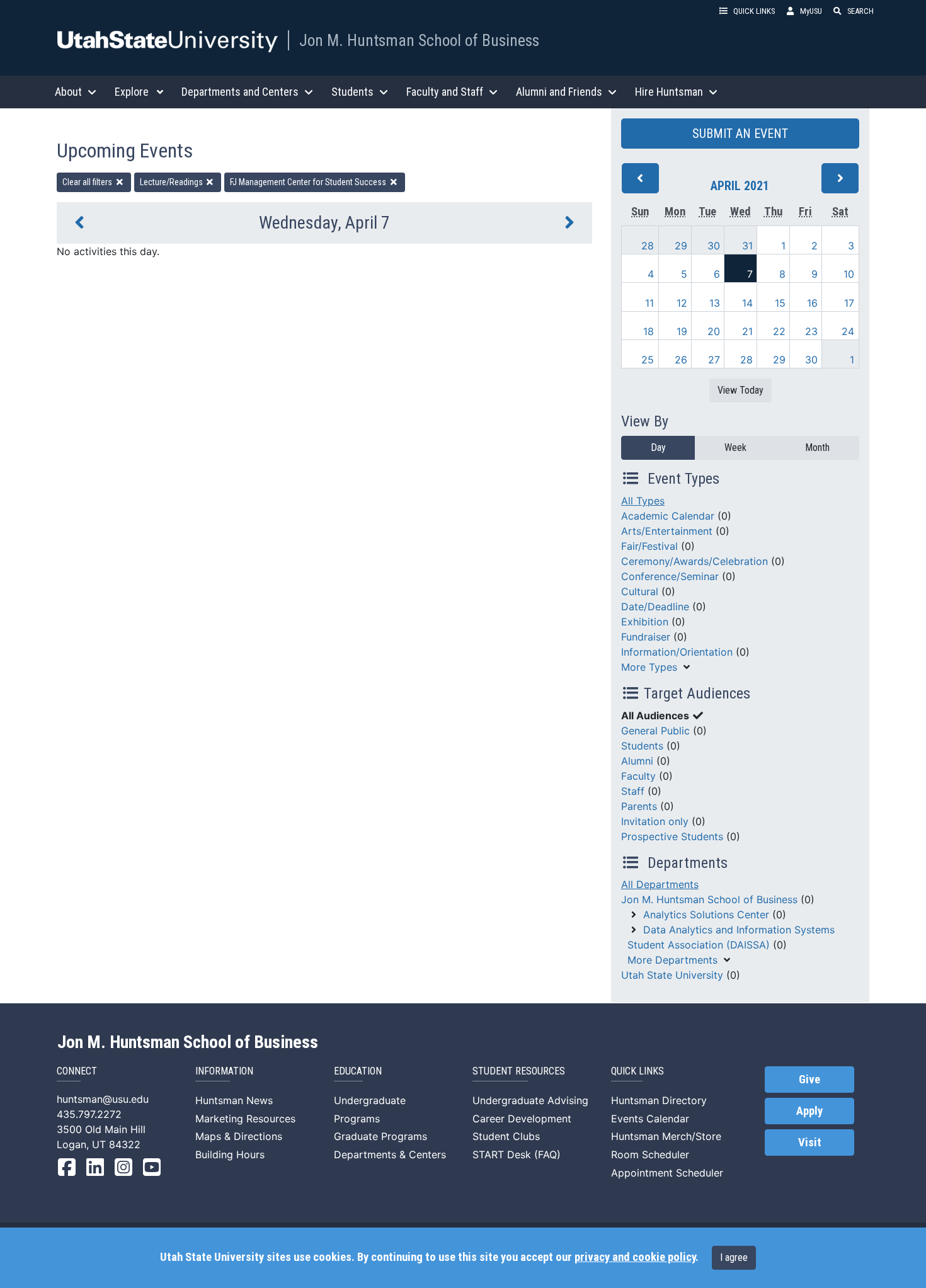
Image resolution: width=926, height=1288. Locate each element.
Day (658, 447)
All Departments (660, 884)
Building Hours (230, 1154)
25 (647, 359)
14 (747, 303)
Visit (809, 1142)
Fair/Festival (649, 546)
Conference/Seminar (670, 576)
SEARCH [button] (860, 11)
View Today (740, 390)
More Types (649, 667)
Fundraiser (645, 636)
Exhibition (644, 621)
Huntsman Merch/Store (666, 1136)
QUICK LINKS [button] (754, 11)
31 (747, 245)
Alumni (637, 761)
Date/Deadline (655, 606)
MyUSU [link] (811, 11)
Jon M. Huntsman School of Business (419, 40)
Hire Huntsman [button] (669, 91)
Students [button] (352, 91)
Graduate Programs (380, 1136)
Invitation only (655, 821)
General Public (655, 730)
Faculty (638, 776)
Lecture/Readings (172, 182)
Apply (809, 1111)
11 (649, 303)
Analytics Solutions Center (706, 914)
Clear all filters (88, 182)
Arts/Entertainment (666, 531)
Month (817, 447)
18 (648, 331)
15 (780, 303)
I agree (734, 1257)
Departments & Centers (390, 1154)
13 (714, 303)
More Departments (672, 960)
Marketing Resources (245, 1118)
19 (682, 331)
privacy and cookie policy (634, 1257)
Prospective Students (672, 836)
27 (714, 359)
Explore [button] (132, 91)
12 (682, 303)
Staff (632, 791)
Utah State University (672, 975)
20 (713, 331)
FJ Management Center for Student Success (309, 182)
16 (812, 303)
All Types (643, 500)
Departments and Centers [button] (240, 91)
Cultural (639, 591)
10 (848, 274)
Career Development (521, 1118)
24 (848, 331)
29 (681, 245)
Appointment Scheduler (667, 1172)
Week (735, 447)
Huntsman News (234, 1100)
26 (681, 359)
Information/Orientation (677, 652)
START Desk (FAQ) (516, 1154)
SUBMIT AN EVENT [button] (740, 133)
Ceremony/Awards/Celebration (694, 561)
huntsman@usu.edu (103, 1099)
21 (747, 331)
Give (809, 1079)
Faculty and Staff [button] (444, 91)
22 (779, 331)
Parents (639, 806)
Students (642, 745)
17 (849, 303)
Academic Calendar (667, 516)
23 (811, 331)
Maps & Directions (238, 1136)
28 (647, 245)
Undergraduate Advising (530, 1100)
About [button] (68, 91)
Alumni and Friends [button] (559, 91)
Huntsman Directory (659, 1100)
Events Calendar (650, 1118)
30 (713, 245)
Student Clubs (506, 1136)
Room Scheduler (650, 1154)
